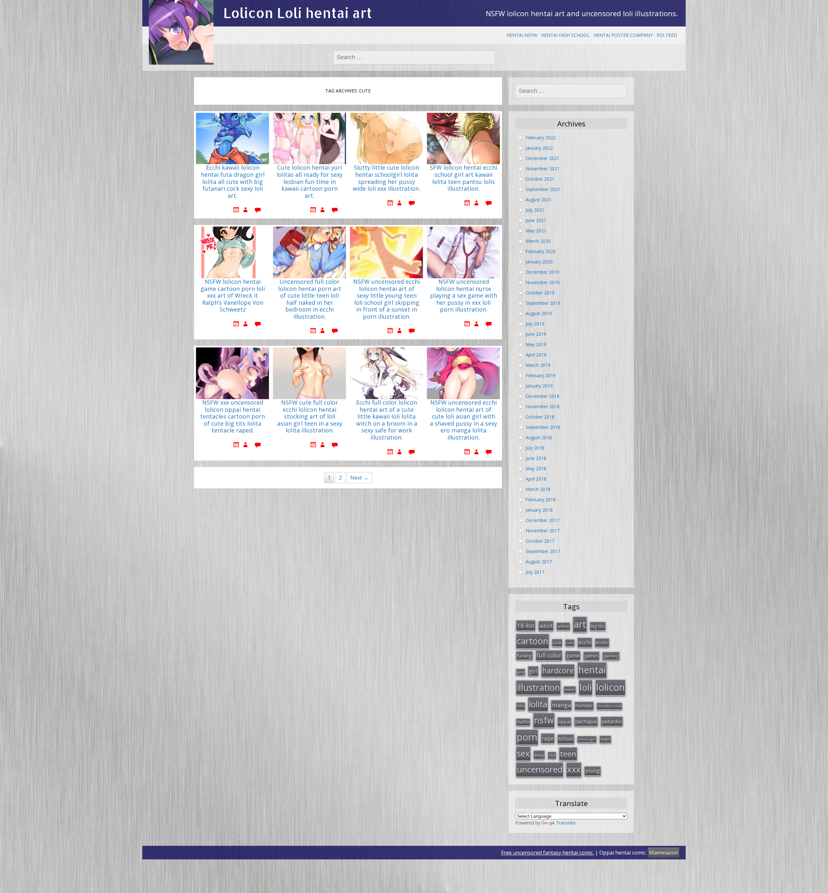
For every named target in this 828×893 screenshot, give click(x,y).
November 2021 (543, 168)
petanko (612, 721)
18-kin (526, 625)
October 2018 (540, 417)
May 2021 (536, 231)
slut (552, 755)
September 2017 (543, 551)
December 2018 (542, 396)
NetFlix (523, 722)
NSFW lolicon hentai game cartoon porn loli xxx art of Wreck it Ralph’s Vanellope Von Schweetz (233, 295)
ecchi (584, 642)
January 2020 (539, 262)
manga (561, 705)
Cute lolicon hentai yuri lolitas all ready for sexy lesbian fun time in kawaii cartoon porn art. (310, 181)
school (565, 738)
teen (568, 753)
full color (549, 655)
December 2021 (542, 158)
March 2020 (538, 241)
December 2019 (542, 272)
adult (546, 625)
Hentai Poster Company (623, 35)
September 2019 (543, 303)
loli (586, 687)
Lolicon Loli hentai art (297, 12)
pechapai (586, 721)
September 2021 (543, 189)
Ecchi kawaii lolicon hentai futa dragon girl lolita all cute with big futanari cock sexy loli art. (233, 181)
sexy (539, 754)
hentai (592, 669)
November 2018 (543, 406)
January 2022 (539, 148)
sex (523, 753)
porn (527, 737)
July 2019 (535, 324)
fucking (524, 655)
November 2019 (543, 282)
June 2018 (536, 458)
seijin (605, 739)
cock (557, 642)
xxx (574, 769)
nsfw (544, 720)
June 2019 (536, 334)
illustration (538, 687)
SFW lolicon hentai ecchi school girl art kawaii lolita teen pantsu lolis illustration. (463, 178)
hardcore (558, 670)
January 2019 (539, 386)
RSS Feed (667, 35)
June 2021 (536, 220)
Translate (566, 823)
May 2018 (536, 468)
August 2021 (539, 200)
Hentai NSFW (522, 35)
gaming (611, 656)
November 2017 (543, 530)
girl (533, 671)
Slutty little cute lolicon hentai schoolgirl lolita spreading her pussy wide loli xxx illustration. (386, 178)
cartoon (532, 641)
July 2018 (535, 448)
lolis (520, 705)
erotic (602, 642)
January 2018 (539, 510)
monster (584, 705)
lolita (538, 704)
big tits (598, 626)
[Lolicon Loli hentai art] (181, 32)
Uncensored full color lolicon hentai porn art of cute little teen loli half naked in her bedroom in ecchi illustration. (309, 299)
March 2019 (538, 365)
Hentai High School (565, 35)
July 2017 (535, 572)
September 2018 (543, 427)
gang (520, 672)
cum (570, 642)
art (580, 624)
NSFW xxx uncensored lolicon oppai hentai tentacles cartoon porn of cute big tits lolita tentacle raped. (232, 416)
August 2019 (539, 313)
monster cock (609, 705)
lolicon (610, 687)
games (591, 655)
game (573, 655)
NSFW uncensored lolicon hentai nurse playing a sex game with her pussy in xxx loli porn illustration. (463, 295)
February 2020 (541, 251)
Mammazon (663, 852)
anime (563, 626)
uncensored (539, 769)
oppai (564, 721)
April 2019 (536, 355)
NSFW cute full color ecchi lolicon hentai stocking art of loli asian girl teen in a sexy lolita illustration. (309, 416)
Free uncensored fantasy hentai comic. (547, 852)
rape (548, 738)
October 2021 (540, 179)
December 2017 (542, 520)
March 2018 (538, 489)
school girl (587, 739)
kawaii (569, 689)
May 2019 (536, 344)
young (592, 770)
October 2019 (540, 293)
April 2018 (536, 479)
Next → (359, 477)
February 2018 (541, 499)
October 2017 (540, 541)
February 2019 (541, 375)
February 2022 (541, 137)
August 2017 (539, 561)
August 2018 (539, 437)
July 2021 (535, 210)
